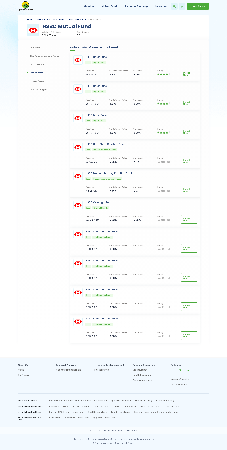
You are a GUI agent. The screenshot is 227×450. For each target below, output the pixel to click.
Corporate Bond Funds (144, 412)
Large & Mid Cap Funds (80, 406)
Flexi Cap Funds (102, 406)
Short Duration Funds (98, 412)
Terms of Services (180, 379)
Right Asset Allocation (121, 401)
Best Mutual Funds (58, 401)
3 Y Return (138, 71)
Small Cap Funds (172, 406)
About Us (89, 6)
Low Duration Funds (120, 412)
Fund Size (90, 71)
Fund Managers (38, 89)
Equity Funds (37, 64)
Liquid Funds (79, 412)
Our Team (23, 375)
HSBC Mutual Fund (78, 20)
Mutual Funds (110, 6)
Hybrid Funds (37, 81)
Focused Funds (120, 406)
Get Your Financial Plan (68, 370)
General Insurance (142, 380)
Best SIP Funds (77, 401)
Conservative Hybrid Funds (77, 418)
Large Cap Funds (57, 406)
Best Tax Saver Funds (97, 401)
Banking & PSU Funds (59, 412)
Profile (21, 370)
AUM (51, 32)
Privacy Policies (179, 385)
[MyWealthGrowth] (25, 6)
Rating (160, 71)
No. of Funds (83, 32)
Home (30, 20)
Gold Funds (54, 418)
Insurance (161, 6)
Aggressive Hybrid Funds (105, 418)
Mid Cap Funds (153, 406)
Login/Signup (198, 6)
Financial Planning (136, 6)
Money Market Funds (169, 412)
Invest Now (186, 74)
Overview (35, 47)
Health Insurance (142, 375)
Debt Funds (36, 72)
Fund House (59, 20)
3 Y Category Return (118, 71)
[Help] (182, 6)
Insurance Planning (165, 401)
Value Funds (137, 406)
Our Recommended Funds (44, 56)
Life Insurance (140, 370)
